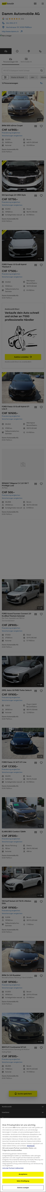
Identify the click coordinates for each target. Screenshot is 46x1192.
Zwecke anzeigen (23, 1188)
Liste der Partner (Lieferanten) (12, 1168)
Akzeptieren (23, 1174)
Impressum (31, 1146)
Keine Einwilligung (23, 1181)
